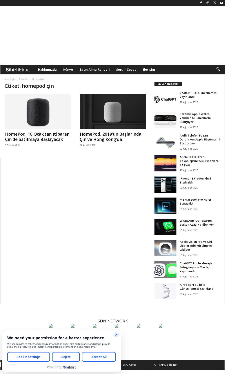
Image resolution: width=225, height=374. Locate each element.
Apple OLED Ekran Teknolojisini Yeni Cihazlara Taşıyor (199, 161)
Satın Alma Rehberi (95, 69)
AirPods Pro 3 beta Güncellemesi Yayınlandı (197, 287)
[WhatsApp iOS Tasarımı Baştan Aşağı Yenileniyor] (165, 227)
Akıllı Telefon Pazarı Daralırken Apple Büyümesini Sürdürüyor (200, 139)
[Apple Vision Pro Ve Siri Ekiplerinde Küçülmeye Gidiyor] (165, 248)
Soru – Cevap (126, 69)
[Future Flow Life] (169, 334)
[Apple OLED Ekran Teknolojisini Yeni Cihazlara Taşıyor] (165, 163)
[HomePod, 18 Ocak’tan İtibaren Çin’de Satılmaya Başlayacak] (38, 111)
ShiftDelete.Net (168, 364)
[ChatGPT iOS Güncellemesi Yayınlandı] (165, 99)
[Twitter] (214, 3)
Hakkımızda (47, 69)
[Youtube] (221, 3)
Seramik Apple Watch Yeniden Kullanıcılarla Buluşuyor (195, 118)
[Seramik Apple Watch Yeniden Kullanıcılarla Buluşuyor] (165, 120)
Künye (68, 69)
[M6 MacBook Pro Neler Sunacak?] (165, 206)
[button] (218, 69)
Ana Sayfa (10, 79)
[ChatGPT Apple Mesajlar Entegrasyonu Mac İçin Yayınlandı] (165, 269)
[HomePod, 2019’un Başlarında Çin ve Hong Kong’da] (113, 111)
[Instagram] (207, 3)
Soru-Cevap (129, 364)
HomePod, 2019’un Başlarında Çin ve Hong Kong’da (110, 136)
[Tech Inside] (125, 334)
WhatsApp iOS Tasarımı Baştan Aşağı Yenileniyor (197, 223)
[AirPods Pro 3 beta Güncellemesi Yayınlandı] (165, 291)
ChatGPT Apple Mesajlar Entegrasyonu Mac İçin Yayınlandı (197, 267)
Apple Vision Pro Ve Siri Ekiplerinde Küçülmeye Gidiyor (196, 246)
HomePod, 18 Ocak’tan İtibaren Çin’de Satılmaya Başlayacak (37, 136)
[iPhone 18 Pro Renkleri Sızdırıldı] (165, 184)
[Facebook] (201, 3)
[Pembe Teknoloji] (147, 334)
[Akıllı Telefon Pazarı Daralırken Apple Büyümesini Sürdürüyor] (165, 141)
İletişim (149, 69)
